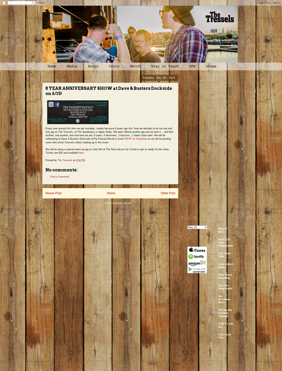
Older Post (168, 193)
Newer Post (53, 193)
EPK (192, 66)
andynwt (151, 363)
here (81, 152)
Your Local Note (224, 335)
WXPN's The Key (225, 325)
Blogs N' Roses (223, 230)
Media (72, 66)
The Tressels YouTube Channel (225, 313)
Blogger (176, 363)
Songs (93, 66)
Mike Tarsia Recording (225, 276)
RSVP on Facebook (136, 138)
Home (52, 66)
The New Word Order (225, 286)
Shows (211, 66)
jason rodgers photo (226, 265)
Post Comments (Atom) (118, 203)
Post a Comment (59, 176)
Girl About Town (224, 254)
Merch (135, 66)
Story (114, 66)
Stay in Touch (165, 66)
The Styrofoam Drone (224, 299)
